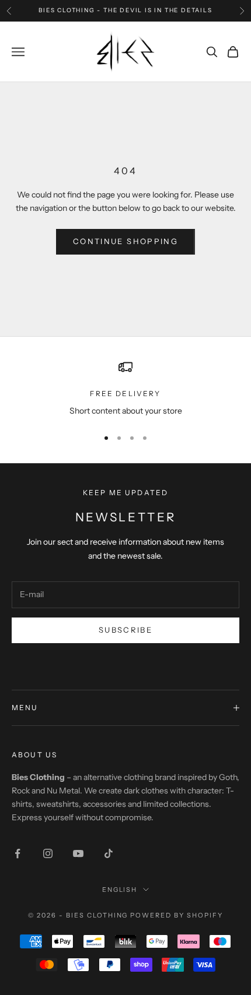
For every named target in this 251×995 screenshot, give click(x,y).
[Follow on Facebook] (17, 853)
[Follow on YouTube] (78, 853)
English (120, 889)
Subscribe (125, 629)
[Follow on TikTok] (108, 853)
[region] (125, 389)
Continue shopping (125, 241)
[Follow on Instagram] (48, 853)
